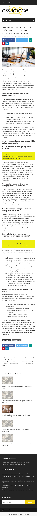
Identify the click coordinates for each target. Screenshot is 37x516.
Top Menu (8, 2)
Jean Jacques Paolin (22, 36)
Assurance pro (16, 340)
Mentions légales (12, 514)
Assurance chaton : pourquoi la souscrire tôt (15, 474)
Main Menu (8, 20)
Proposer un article (23, 514)
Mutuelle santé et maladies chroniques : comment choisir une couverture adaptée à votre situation (10, 362)
